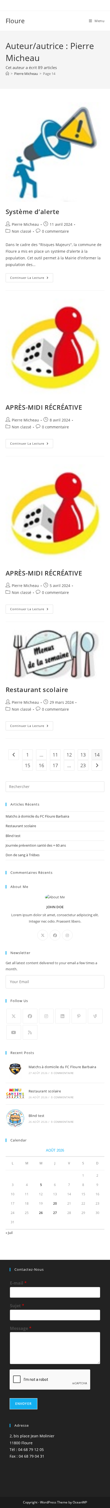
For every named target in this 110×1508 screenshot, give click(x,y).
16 (41, 765)
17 (55, 765)
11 (55, 754)
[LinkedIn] (62, 1016)
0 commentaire (55, 231)
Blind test (13, 835)
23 (83, 765)
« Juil (9, 1232)
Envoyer (23, 1403)
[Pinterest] (79, 1016)
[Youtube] (13, 1032)
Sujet (17, 1306)
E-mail (18, 1283)
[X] (42, 935)
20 (55, 1203)
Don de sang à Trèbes (23, 854)
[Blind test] (15, 1118)
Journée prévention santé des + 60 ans (36, 845)
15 (27, 765)
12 (69, 754)
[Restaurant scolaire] (15, 1093)
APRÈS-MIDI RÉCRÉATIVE (44, 407)
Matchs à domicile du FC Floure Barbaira (37, 816)
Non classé (21, 231)
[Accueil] (7, 73)
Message (21, 1328)
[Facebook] (55, 935)
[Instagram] (67, 935)
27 (55, 1213)
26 (41, 1213)
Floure (15, 20)
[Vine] (95, 1016)
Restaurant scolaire (37, 689)
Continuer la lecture (31, 278)
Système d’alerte (33, 211)
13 (83, 754)
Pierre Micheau (25, 224)
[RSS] (30, 1032)
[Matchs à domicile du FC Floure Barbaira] (15, 1069)
